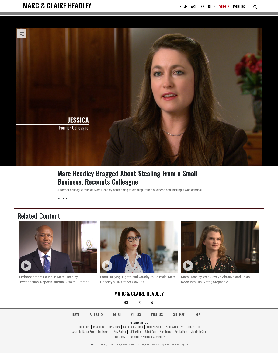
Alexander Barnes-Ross (83, 331)
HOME (183, 7)
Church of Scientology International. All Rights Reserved (111, 345)
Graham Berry (193, 326)
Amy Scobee (120, 331)
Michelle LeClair (198, 331)
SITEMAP (179, 314)
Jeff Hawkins (135, 331)
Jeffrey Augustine (154, 326)
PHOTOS (239, 7)
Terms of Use (175, 345)
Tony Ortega (114, 326)
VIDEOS (224, 7)
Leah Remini (84, 326)
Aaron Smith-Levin (174, 326)
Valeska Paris (181, 331)
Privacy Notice (164, 345)
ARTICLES (197, 7)
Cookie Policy (135, 345)
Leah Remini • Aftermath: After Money (147, 336)
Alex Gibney (119, 336)
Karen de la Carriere (133, 326)
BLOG (211, 7)
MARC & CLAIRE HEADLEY (57, 6)
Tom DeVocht (104, 331)
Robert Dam (150, 331)
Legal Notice (185, 345)
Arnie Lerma (165, 331)
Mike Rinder (99, 326)
